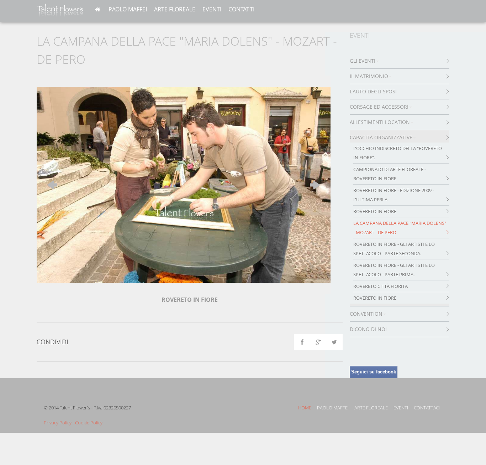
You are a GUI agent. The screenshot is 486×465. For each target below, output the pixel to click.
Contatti (241, 9)
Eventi (211, 9)
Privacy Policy (58, 422)
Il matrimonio (369, 76)
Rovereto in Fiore (374, 211)
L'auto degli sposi (373, 91)
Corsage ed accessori (379, 106)
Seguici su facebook (373, 371)
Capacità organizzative (381, 137)
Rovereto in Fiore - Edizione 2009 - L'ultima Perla (393, 195)
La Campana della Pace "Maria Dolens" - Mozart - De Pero (399, 228)
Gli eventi (362, 60)
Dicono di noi (368, 329)
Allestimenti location (380, 122)
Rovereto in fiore (374, 298)
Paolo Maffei (128, 9)
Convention (366, 313)
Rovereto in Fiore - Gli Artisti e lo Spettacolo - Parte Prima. (394, 270)
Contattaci (427, 407)
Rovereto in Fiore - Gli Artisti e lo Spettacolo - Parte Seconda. (394, 249)
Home (304, 407)
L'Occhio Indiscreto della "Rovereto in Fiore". (397, 153)
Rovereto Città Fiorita (380, 286)
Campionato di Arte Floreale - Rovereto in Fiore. (389, 174)
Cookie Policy (88, 422)
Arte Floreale (174, 9)
